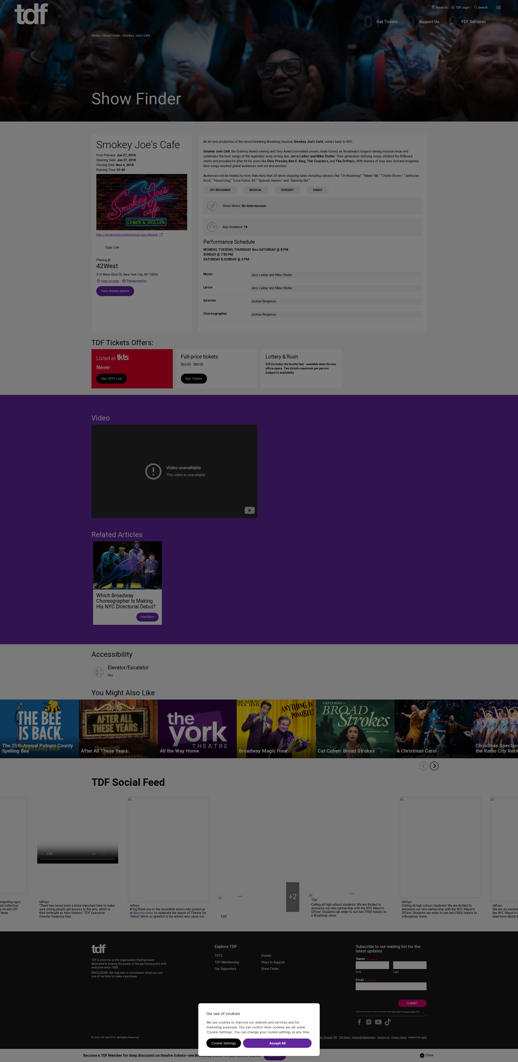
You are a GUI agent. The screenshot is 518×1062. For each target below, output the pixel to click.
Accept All (277, 1043)
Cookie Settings (223, 1043)
